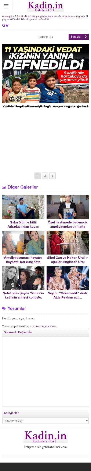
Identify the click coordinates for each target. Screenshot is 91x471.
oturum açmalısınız (44, 326)
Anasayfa (7, 16)
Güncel (19, 16)
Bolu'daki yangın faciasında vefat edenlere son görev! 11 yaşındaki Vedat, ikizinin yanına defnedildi (45, 18)
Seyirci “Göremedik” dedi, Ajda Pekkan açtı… (68, 295)
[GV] (45, 107)
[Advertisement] (45, 140)
